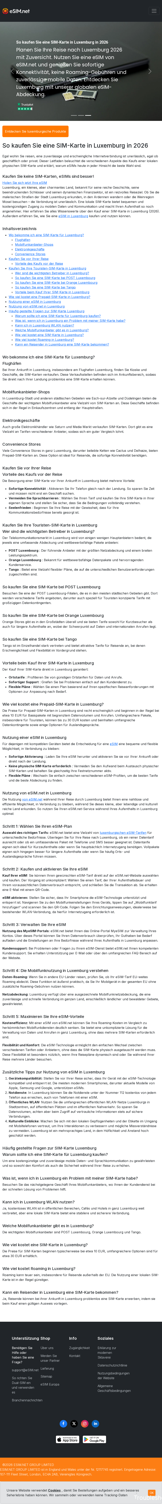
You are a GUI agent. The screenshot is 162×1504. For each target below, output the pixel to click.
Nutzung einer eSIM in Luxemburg (35, 302)
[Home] (16, 11)
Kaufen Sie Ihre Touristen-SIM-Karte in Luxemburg (47, 268)
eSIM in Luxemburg (73, 216)
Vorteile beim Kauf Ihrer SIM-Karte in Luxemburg (52, 292)
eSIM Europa (49, 1384)
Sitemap (46, 1376)
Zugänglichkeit (79, 1348)
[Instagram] (85, 1424)
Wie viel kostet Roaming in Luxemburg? (44, 340)
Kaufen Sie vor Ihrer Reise (29, 259)
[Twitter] (74, 1424)
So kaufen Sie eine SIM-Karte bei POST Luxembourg (55, 278)
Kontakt (74, 1356)
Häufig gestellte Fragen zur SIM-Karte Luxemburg (46, 311)
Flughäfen (22, 240)
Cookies (54, 1490)
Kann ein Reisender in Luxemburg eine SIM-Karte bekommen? (62, 344)
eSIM (114, 744)
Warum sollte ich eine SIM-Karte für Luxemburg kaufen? (58, 316)
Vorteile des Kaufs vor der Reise (39, 264)
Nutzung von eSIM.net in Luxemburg (37, 306)
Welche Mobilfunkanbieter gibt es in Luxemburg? (52, 330)
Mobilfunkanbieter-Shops (34, 245)
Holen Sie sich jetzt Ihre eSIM (24, 183)
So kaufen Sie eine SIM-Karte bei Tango (45, 287)
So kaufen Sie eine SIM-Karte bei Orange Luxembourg (56, 283)
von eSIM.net (32, 799)
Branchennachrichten (27, 1400)
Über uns (47, 1348)
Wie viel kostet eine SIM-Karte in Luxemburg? (49, 335)
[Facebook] (63, 1424)
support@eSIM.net (25, 1370)
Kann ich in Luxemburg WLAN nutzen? (44, 325)
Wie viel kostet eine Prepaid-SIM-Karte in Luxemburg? (49, 297)
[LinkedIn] (95, 1424)
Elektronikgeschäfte (29, 249)
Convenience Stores (30, 254)
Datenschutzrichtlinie (112, 1365)
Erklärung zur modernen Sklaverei (107, 1352)
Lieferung (47, 1368)
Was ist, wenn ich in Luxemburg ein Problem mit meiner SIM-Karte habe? (70, 321)
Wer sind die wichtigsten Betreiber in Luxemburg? (52, 273)
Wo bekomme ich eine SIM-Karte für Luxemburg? (46, 235)
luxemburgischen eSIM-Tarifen (123, 833)
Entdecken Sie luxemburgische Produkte (35, 131)
